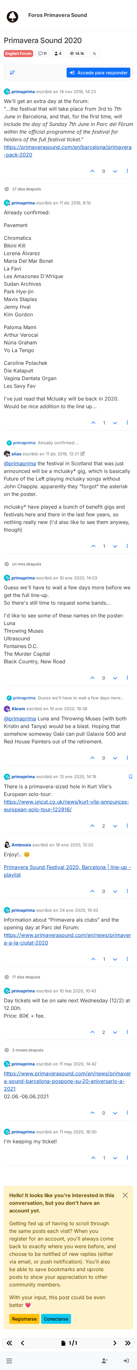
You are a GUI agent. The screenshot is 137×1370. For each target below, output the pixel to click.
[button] (9, 1361)
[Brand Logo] (14, 15)
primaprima (23, 91)
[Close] (125, 1195)
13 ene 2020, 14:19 (78, 776)
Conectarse (56, 1319)
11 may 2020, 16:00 (78, 1131)
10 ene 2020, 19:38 (68, 708)
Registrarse (24, 1319)
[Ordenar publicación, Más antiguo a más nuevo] (12, 73)
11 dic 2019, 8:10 (75, 202)
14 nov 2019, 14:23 (78, 91)
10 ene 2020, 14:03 (78, 577)
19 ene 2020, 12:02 (74, 844)
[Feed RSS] (94, 53)
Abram (18, 708)
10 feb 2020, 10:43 (78, 990)
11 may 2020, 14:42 (78, 1063)
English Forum (18, 53)
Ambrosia (21, 844)
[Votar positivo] (92, 171)
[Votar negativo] (115, 171)
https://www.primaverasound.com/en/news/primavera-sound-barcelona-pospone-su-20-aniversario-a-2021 (67, 1081)
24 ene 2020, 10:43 (79, 910)
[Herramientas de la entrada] (127, 171)
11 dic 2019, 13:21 (62, 453)
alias (16, 453)
